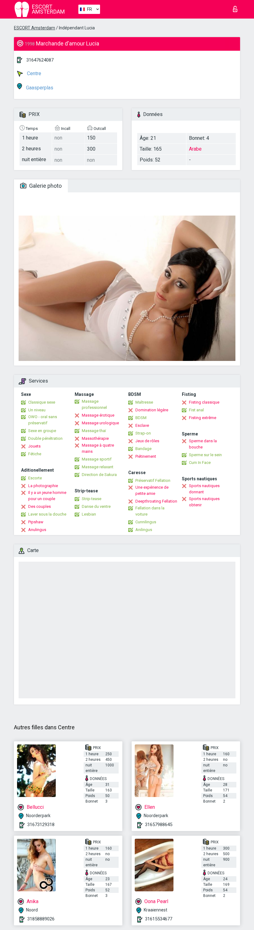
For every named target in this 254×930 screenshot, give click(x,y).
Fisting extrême (202, 417)
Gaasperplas (39, 88)
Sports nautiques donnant (204, 488)
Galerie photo (45, 185)
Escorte (35, 478)
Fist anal (196, 410)
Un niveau (37, 410)
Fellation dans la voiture (149, 511)
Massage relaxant (97, 467)
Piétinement (145, 456)
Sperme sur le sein (205, 454)
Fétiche (34, 454)
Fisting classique (204, 402)
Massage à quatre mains (98, 448)
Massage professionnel (94, 404)
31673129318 (41, 824)
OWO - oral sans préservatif (42, 419)
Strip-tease (91, 498)
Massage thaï (94, 430)
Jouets (34, 446)
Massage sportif (97, 459)
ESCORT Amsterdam (34, 27)
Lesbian (89, 514)
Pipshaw (35, 522)
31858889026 (41, 919)
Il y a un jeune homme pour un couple (47, 495)
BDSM (141, 417)
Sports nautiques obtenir (204, 501)
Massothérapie (95, 438)
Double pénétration (45, 438)
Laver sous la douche (47, 514)
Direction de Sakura (99, 474)
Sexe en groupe (42, 430)
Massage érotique (98, 415)
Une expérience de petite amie (152, 490)
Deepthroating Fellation (156, 501)
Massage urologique (100, 423)
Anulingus (37, 529)
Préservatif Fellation (152, 480)
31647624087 (40, 60)
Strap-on (143, 433)
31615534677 (158, 919)
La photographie (43, 485)
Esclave (142, 425)
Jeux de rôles (147, 441)
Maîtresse (144, 402)
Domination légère (151, 410)
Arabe (195, 149)
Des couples (39, 506)
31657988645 (158, 824)
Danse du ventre (96, 506)
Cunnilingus (145, 522)
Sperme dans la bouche (203, 444)
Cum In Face (200, 462)
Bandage (143, 448)
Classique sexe (41, 402)
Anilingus (143, 529)
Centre (33, 73)
